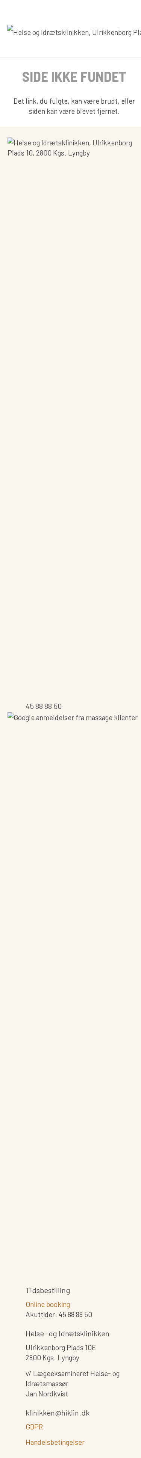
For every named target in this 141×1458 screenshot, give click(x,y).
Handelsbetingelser (55, 1442)
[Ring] (92, 9)
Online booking (48, 1304)
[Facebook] (49, 9)
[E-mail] (78, 9)
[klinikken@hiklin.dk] (17, 1414)
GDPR (34, 1426)
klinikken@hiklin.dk (57, 1412)
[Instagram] (63, 9)
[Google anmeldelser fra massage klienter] (74, 994)
